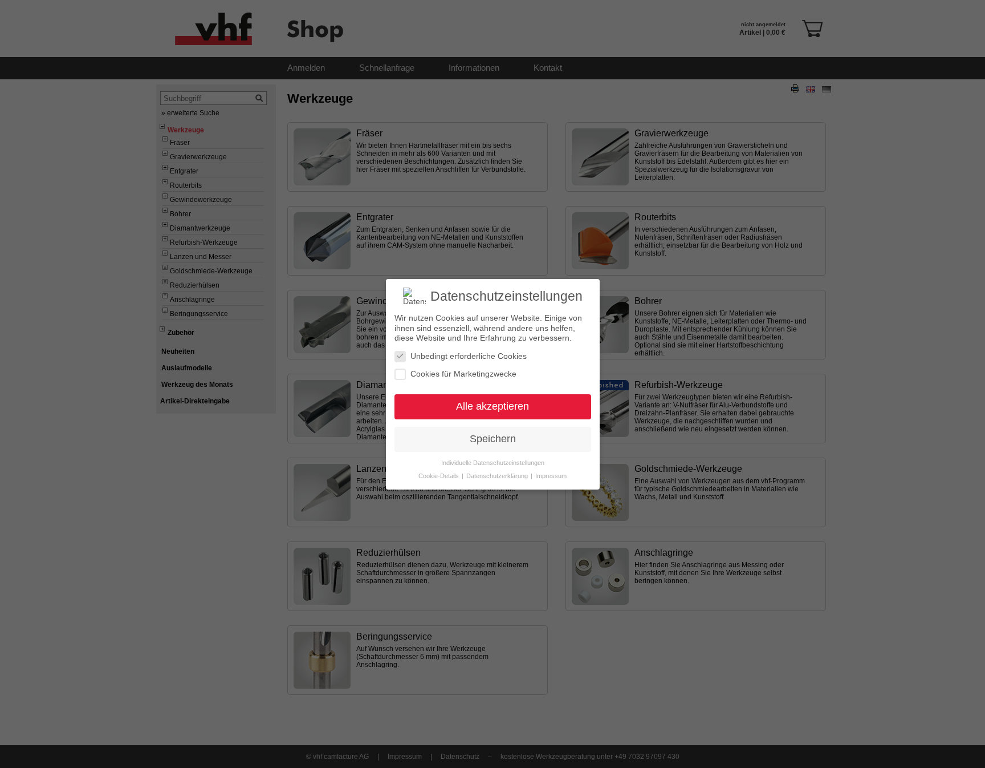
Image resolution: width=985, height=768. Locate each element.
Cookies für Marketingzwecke (463, 373)
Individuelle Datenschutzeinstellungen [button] (492, 462)
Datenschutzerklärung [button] (498, 475)
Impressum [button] (551, 475)
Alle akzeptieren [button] (492, 406)
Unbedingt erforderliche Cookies (468, 355)
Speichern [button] (493, 438)
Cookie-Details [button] (439, 475)
